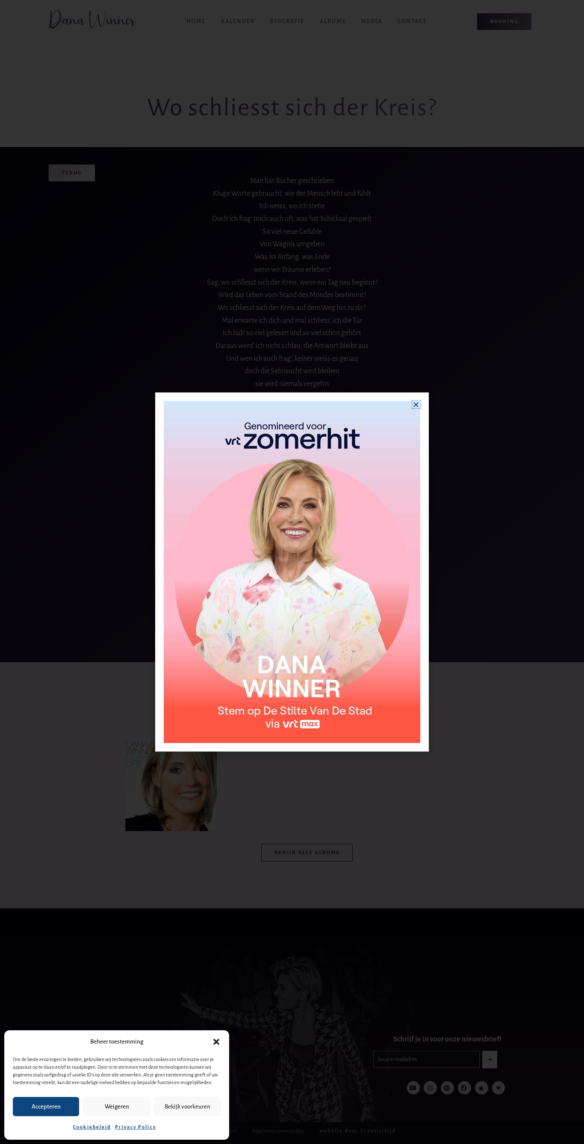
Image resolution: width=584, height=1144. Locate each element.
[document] (292, 572)
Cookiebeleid (92, 1126)
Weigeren (117, 1106)
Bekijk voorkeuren (187, 1106)
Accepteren (46, 1106)
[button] (216, 1042)
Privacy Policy (135, 1126)
